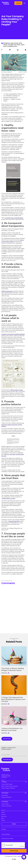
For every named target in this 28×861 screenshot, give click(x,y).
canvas (3, 820)
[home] (5, 3)
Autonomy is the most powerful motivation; (13, 334)
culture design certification (8, 788)
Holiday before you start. (8, 498)
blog (2, 818)
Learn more (20, 856)
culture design (5, 804)
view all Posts (7, 738)
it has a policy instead (12, 240)
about (2, 812)
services (3, 814)
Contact (18, 3)
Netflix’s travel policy (7, 291)
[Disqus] (14, 610)
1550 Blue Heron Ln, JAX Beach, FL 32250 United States (5, 776)
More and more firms (14, 521)
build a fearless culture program (9, 786)
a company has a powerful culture (14, 218)
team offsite (4, 795)
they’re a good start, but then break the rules (12, 455)
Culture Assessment (6, 806)
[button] (24, 3)
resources (4, 816)
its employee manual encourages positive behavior (12, 424)
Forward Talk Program (6, 784)
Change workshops (6, 797)
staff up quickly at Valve (16, 390)
